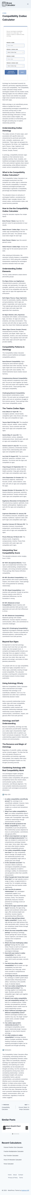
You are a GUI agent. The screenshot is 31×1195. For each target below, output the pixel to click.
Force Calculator (9, 1164)
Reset (22, 72)
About (15, 1175)
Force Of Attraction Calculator (13, 1159)
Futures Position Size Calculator (13, 1147)
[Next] (27, 1128)
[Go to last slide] (4, 1128)
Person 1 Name (10, 42)
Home (10, 1175)
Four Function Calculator (11, 1155)
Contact (20, 1175)
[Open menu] (27, 4)
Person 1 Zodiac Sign (12, 49)
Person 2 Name (11, 56)
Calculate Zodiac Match (11, 72)
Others (4, 13)
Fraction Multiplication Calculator (13, 1151)
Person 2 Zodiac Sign (12, 63)
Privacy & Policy (13, 1177)
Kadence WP (25, 1190)
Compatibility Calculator (6, 1107)
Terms (21, 1177)
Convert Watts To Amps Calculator (24, 1107)
